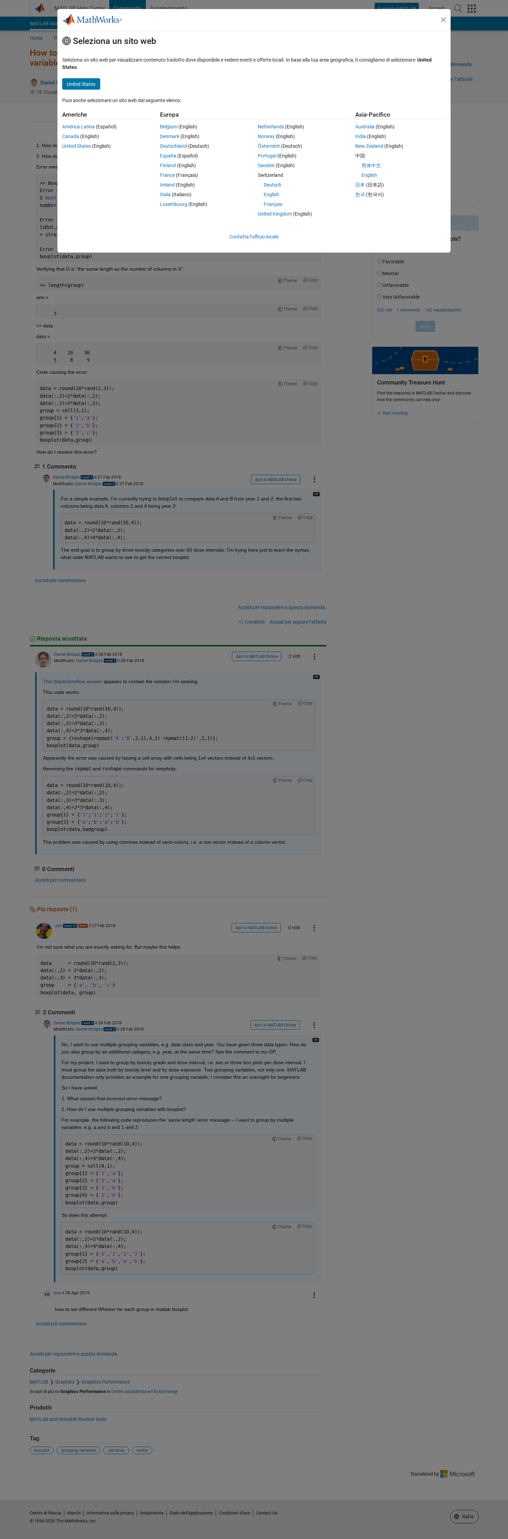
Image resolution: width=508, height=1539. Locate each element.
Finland (168, 165)
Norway (266, 136)
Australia (365, 126)
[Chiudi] (443, 20)
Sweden (266, 165)
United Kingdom (275, 214)
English (271, 194)
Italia (165, 194)
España (168, 156)
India (360, 136)
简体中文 (371, 165)
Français (273, 204)
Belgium (168, 126)
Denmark (169, 136)
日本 (360, 185)
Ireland (167, 185)
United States (76, 146)
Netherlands (271, 126)
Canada (70, 136)
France (167, 175)
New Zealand (369, 146)
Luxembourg (173, 204)
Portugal (267, 156)
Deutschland (173, 146)
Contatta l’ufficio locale (254, 236)
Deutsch (272, 185)
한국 (360, 194)
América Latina (78, 126)
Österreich (269, 146)
